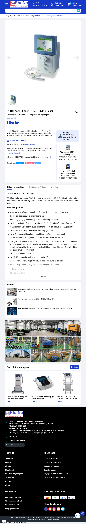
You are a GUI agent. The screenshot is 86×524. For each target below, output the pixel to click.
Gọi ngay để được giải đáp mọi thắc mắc (69, 136)
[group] (43, 58)
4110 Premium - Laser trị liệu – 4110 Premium (43, 398)
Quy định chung (50, 470)
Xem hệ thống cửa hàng (14, 445)
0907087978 (13, 437)
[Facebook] (46, 509)
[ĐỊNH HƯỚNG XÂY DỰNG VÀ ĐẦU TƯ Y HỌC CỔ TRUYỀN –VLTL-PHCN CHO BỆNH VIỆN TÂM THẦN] (12, 292)
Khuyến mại (9, 470)
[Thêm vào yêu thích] (77, 111)
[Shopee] (59, 509)
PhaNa (43, 520)
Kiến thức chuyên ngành (14, 474)
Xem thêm (74, 367)
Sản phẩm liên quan (18, 367)
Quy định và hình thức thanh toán (56, 474)
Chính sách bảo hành (51, 458)
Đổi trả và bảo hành (12, 505)
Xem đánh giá (11, 118)
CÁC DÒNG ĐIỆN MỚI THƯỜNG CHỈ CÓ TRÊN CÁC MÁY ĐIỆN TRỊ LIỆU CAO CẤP (45, 308)
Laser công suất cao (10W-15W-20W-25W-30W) (17, 398)
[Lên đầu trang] (82, 507)
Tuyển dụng (9, 478)
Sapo (57, 520)
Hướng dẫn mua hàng (13, 497)
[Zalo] (63, 509)
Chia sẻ (21, 163)
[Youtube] (50, 509)
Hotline (41, 4)
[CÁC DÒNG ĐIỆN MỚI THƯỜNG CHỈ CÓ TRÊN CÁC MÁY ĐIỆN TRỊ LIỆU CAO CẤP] (12, 311)
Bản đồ (7, 485)
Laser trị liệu (30, 16)
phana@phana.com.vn (17, 440)
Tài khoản (59, 4)
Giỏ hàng (75, 4)
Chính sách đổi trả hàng (52, 462)
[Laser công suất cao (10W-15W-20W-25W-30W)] (18, 383)
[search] (78, 10)
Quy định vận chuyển (51, 466)
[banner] (43, 341)
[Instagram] (54, 509)
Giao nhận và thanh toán (14, 501)
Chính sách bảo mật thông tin (55, 478)
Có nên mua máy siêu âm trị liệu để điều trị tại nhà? (36, 299)
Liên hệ (8, 481)
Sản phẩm (8, 466)
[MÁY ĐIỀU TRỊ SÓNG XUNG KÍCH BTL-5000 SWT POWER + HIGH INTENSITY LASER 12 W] (68, 383)
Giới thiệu (8, 462)
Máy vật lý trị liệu (19, 16)
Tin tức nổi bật (13, 285)
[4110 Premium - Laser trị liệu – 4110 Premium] (43, 383)
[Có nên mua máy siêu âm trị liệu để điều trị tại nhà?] (12, 302)
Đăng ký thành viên (12, 509)
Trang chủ (8, 16)
